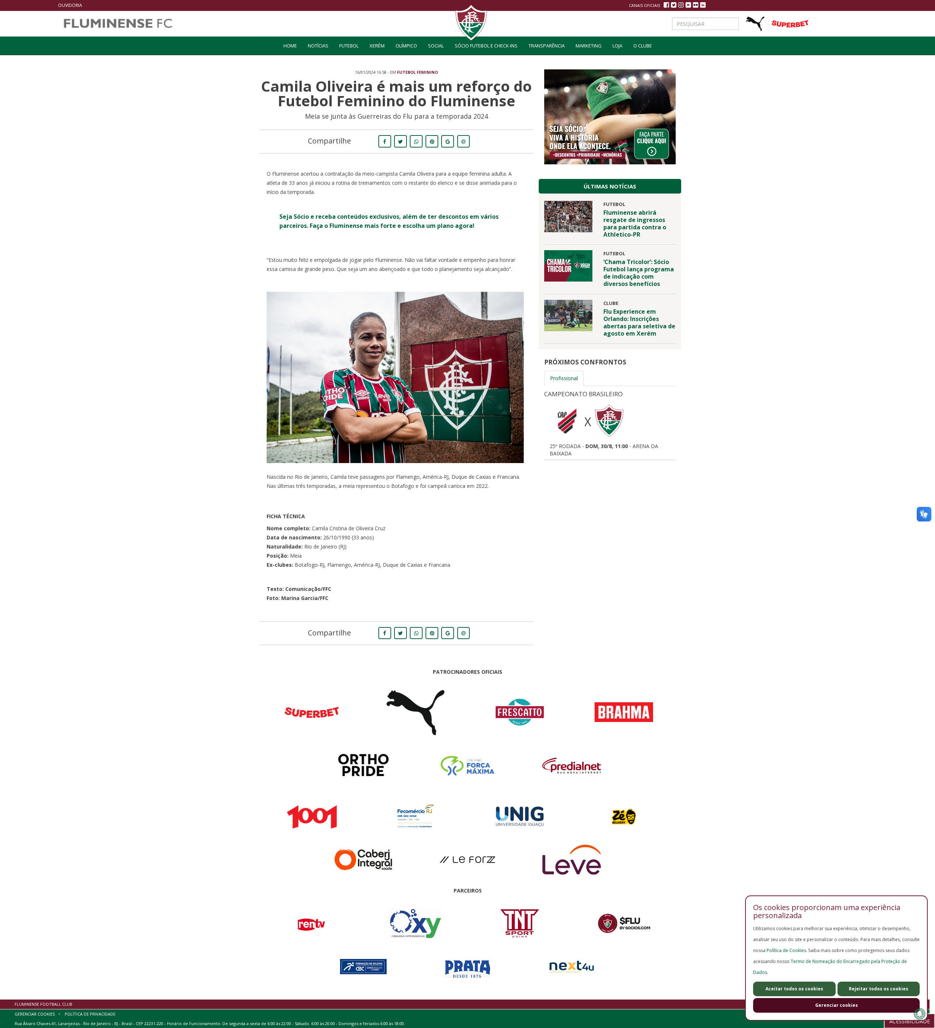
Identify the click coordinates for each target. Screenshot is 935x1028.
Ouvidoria (70, 5)
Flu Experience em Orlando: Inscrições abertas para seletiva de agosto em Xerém (639, 322)
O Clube (642, 45)
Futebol (349, 45)
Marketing (589, 45)
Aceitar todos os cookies (794, 989)
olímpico (406, 45)
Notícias (318, 45)
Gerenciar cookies (836, 1005)
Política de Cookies (786, 950)
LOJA (617, 45)
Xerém (377, 45)
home (290, 45)
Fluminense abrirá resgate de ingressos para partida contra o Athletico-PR (634, 223)
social (436, 45)
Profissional (564, 378)
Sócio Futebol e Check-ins (486, 45)
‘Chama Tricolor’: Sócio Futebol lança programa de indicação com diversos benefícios (638, 273)
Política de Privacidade (90, 1014)
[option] (610, 421)
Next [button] (686, 422)
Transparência (546, 45)
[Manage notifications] (920, 1014)
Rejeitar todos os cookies (878, 989)
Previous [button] (533, 422)
